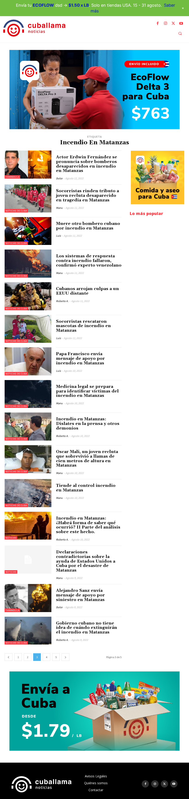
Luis (58, 235)
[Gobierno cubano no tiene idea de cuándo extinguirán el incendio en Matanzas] (28, 631)
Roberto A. (62, 301)
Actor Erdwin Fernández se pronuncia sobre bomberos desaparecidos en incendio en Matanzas (86, 163)
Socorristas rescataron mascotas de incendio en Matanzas (83, 326)
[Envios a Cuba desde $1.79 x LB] (94, 711)
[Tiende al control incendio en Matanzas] (28, 493)
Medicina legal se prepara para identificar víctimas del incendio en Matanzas (87, 391)
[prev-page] (8, 657)
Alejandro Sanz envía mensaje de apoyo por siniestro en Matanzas (80, 595)
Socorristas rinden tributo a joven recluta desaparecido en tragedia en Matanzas (87, 195)
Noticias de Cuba (16, 210)
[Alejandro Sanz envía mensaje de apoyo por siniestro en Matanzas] (28, 598)
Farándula (12, 176)
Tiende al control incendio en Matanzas (85, 488)
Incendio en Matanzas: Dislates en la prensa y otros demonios (87, 423)
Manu (59, 207)
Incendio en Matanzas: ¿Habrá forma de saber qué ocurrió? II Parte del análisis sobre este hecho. (88, 525)
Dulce (59, 178)
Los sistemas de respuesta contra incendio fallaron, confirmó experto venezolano (88, 260)
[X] (173, 23)
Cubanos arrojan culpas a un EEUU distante (87, 291)
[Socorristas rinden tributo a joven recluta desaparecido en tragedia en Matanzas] (28, 198)
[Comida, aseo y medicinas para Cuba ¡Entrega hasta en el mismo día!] (157, 177)
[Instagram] (165, 23)
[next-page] (65, 657)
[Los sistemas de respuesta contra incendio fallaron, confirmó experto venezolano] (28, 264)
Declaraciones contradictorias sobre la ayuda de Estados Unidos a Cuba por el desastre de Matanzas (85, 561)
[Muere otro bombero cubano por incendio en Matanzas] (28, 231)
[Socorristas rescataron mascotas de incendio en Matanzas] (28, 329)
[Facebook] (157, 23)
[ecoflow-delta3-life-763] (94, 89)
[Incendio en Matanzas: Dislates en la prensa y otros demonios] (28, 427)
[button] (180, 33)
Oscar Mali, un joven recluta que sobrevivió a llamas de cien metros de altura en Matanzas (87, 458)
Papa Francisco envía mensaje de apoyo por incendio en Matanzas (80, 358)
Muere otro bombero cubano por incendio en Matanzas (88, 226)
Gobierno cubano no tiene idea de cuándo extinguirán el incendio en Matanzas (86, 628)
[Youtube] (181, 23)
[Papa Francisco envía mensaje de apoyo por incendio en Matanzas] (28, 361)
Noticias (11, 537)
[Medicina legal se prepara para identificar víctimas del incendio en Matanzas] (28, 394)
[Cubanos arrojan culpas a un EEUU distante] (28, 296)
